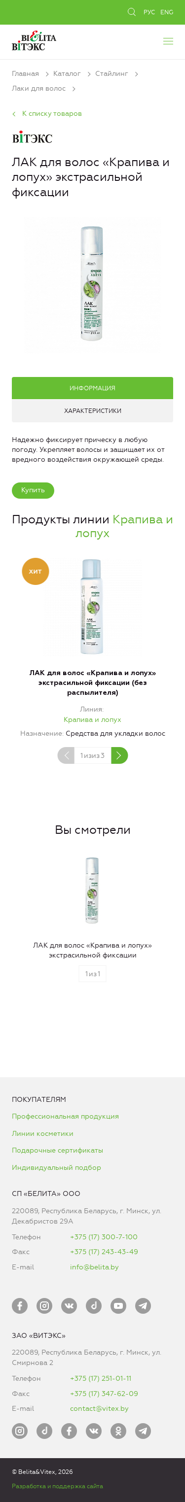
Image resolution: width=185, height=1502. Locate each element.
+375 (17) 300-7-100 (104, 1237)
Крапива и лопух (92, 720)
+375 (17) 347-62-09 (104, 1394)
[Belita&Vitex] (34, 39)
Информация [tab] (92, 388)
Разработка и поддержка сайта (57, 1486)
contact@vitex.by (99, 1408)
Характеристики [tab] (92, 411)
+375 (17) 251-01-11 (100, 1378)
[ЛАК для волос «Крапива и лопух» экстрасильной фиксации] (92, 283)
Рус (149, 12)
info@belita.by (94, 1267)
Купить (33, 490)
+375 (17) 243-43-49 (104, 1252)
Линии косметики (43, 1133)
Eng (166, 12)
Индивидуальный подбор (56, 1167)
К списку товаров (52, 113)
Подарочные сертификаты (57, 1150)
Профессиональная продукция (65, 1116)
